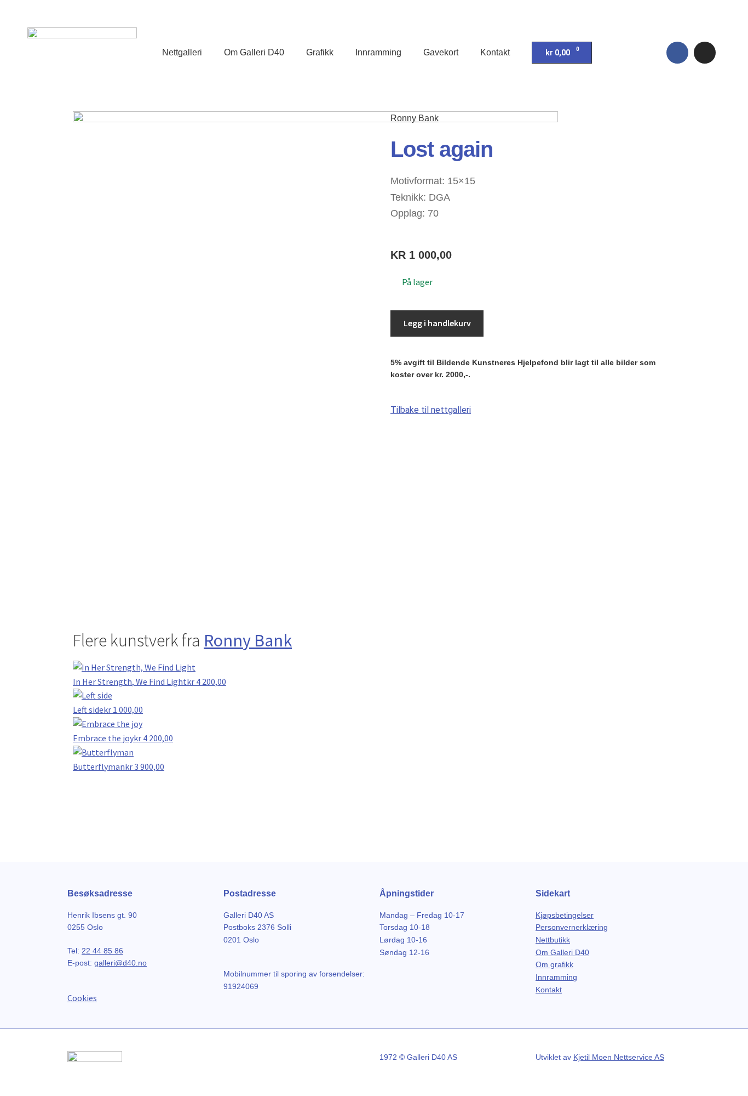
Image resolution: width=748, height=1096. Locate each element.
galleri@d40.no (120, 962)
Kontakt (495, 52)
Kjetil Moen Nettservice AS (618, 1057)
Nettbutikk (553, 939)
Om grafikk (554, 964)
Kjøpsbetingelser (565, 915)
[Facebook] (677, 53)
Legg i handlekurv (437, 322)
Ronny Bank (414, 118)
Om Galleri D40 (254, 52)
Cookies (82, 997)
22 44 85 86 (102, 950)
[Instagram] (705, 53)
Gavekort (440, 52)
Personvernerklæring (572, 927)
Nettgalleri (182, 52)
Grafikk (319, 52)
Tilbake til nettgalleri (430, 410)
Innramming (378, 52)
